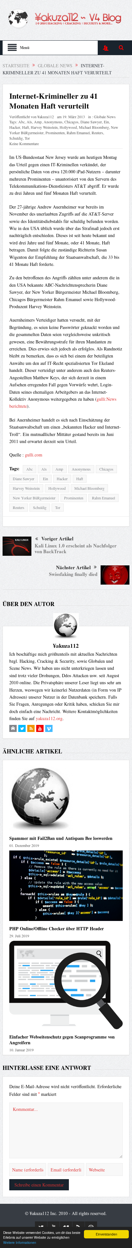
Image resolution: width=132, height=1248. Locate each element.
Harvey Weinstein (44, 127)
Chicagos (71, 121)
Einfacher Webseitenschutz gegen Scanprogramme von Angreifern (62, 1039)
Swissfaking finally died (73, 574)
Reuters (97, 132)
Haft (25, 127)
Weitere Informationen (19, 1242)
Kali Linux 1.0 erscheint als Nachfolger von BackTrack (76, 548)
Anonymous (53, 121)
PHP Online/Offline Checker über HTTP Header (56, 928)
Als (29, 121)
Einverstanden (106, 1234)
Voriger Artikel (57, 538)
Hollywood (68, 127)
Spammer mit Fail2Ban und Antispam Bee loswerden (60, 838)
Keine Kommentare (24, 143)
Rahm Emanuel (78, 132)
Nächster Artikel (73, 567)
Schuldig (16, 138)
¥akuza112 (45, 116)
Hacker (14, 127)
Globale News (105, 116)
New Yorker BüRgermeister (34, 497)
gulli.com (33, 455)
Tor (27, 138)
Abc (21, 121)
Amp (38, 121)
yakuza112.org (49, 718)
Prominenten (55, 132)
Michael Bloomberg (94, 127)
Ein (106, 121)
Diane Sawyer (91, 121)
